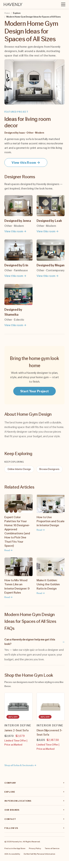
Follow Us (11, 828)
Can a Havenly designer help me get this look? (29, 641)
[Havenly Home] (13, 4)
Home (7, 13)
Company (10, 783)
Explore (9, 792)
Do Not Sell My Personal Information (39, 854)
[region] (34, 726)
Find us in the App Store (14, 848)
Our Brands (12, 810)
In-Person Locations (17, 801)
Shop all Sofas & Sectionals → (20, 765)
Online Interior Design (19, 469)
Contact (10, 819)
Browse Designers (49, 469)
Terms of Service (52, 848)
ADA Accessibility (12, 854)
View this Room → (26, 162)
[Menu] (61, 4)
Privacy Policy (35, 848)
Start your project (34, 391)
